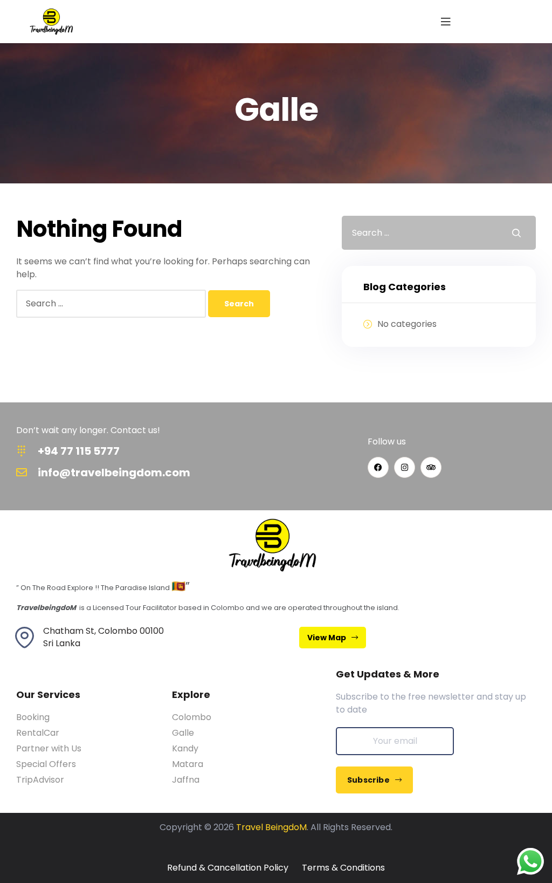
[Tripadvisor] (430, 467)
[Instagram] (404, 467)
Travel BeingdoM (271, 827)
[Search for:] (112, 303)
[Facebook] (378, 467)
